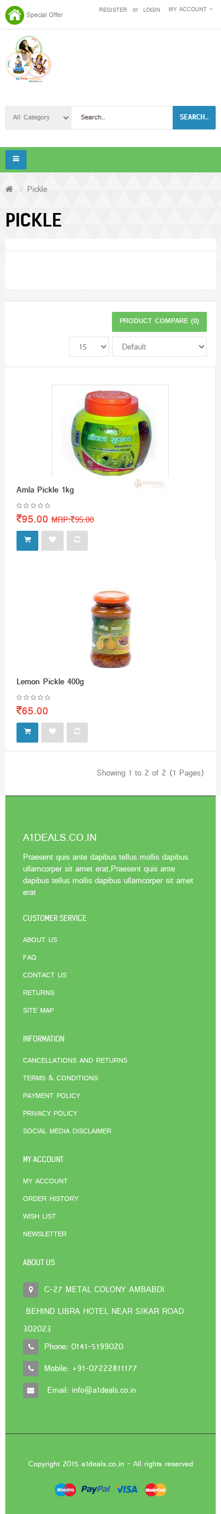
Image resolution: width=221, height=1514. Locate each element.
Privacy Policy (50, 1114)
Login (151, 10)
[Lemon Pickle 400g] (111, 629)
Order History (50, 1199)
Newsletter (45, 1234)
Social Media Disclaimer (67, 1131)
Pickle (37, 190)
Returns (38, 993)
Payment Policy (51, 1096)
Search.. (194, 117)
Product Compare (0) (159, 321)
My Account (45, 1181)
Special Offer (44, 15)
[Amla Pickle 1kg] (110, 437)
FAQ (30, 958)
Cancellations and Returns (75, 1061)
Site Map (38, 1011)
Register (113, 10)
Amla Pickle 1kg (45, 490)
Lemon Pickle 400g (50, 682)
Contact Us (45, 975)
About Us (40, 940)
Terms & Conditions (60, 1078)
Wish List (39, 1217)
